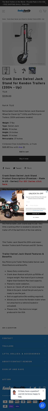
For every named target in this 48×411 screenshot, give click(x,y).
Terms (41, 210)
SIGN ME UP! (36, 213)
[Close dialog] (46, 192)
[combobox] (27, 205)
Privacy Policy (36, 210)
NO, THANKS (36, 217)
